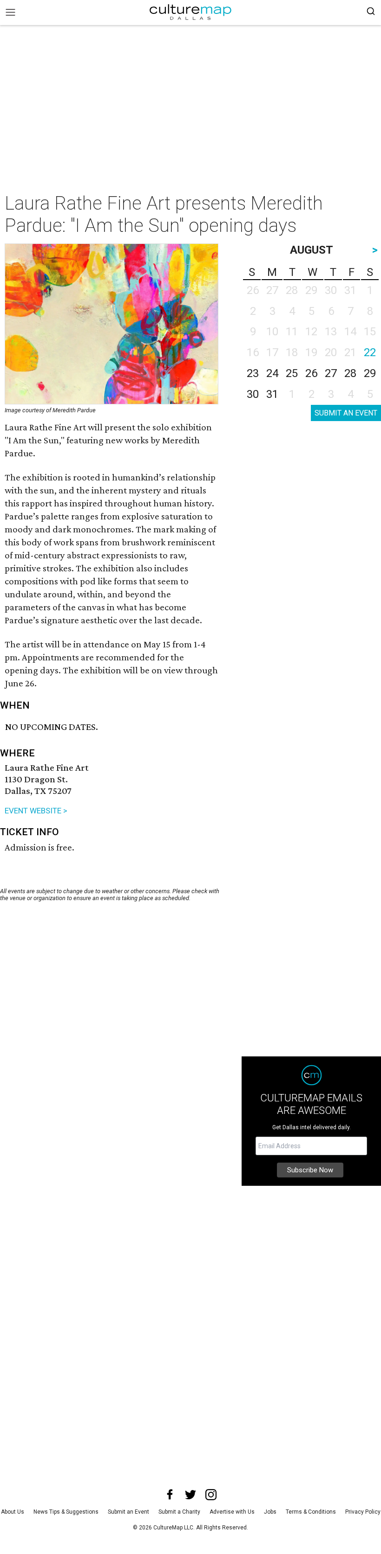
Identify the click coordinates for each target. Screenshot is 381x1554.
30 (253, 394)
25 (292, 373)
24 (272, 373)
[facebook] (170, 1494)
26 (311, 373)
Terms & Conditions (311, 1512)
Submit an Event (128, 1512)
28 (350, 373)
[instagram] (211, 1494)
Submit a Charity (179, 1512)
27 (331, 373)
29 (370, 373)
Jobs (270, 1512)
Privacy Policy (363, 1512)
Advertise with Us (232, 1512)
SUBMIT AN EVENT (346, 413)
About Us (12, 1512)
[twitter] (190, 1494)
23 (253, 373)
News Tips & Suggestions (66, 1512)
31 (272, 394)
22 (370, 352)
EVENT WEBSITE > (36, 810)
